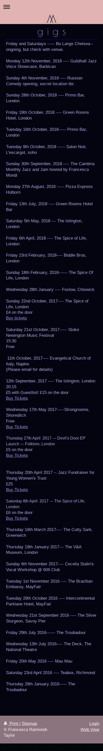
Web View (89, 729)
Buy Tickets (17, 398)
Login (94, 723)
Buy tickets (16, 318)
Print (14, 723)
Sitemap (29, 723)
